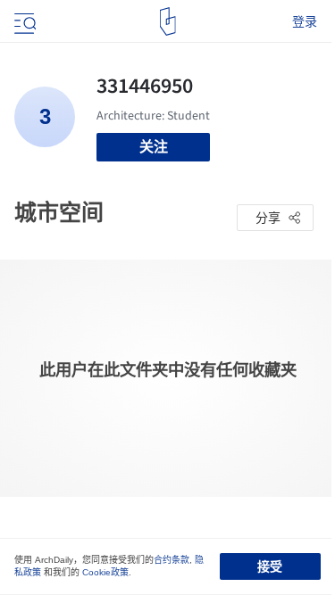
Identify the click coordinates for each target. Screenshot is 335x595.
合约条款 (171, 560)
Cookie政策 (105, 572)
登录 (304, 21)
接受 (269, 566)
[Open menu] (23, 21)
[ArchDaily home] (167, 21)
